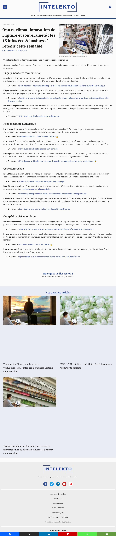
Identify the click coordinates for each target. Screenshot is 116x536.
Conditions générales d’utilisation (58, 522)
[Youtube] (64, 484)
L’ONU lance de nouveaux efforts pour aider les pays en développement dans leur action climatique (62, 86)
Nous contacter (58, 508)
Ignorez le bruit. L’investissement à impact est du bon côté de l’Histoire (49, 257)
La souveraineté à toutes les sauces (34, 244)
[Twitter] (52, 484)
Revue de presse (10, 25)
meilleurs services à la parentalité (36, 189)
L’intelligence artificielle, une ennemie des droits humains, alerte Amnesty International (56, 161)
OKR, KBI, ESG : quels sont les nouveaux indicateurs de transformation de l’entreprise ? (56, 229)
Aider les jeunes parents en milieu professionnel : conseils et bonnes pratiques (53, 193)
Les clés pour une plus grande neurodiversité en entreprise (44, 209)
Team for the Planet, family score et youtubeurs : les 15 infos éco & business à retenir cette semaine (28, 368)
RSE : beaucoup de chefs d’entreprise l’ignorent (39, 116)
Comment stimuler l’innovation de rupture (37, 136)
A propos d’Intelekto (58, 494)
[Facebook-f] (45, 484)
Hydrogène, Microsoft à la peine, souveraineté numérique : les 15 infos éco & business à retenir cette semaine (28, 450)
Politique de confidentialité (58, 517)
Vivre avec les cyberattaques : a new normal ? (38, 149)
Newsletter (58, 498)
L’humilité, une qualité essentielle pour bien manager (42, 181)
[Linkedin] (58, 484)
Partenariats (58, 503)
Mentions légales (58, 513)
